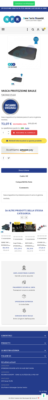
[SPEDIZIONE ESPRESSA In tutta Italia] (24, 300)
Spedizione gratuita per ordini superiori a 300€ (24, 8)
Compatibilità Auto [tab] (24, 182)
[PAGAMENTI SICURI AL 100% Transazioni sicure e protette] (24, 285)
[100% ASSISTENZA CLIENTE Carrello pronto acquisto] (24, 271)
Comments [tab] (24, 188)
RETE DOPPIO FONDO (32, 243)
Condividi (3, 158)
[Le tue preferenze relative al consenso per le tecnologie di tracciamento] (43, 395)
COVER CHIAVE (42, 242)
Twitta (9, 158)
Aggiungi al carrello (24, 133)
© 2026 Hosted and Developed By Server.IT (24, 398)
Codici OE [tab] (24, 176)
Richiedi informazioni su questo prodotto (25, 141)
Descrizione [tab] (24, 170)
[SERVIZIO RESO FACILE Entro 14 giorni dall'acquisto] (24, 314)
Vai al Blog (43, 391)
